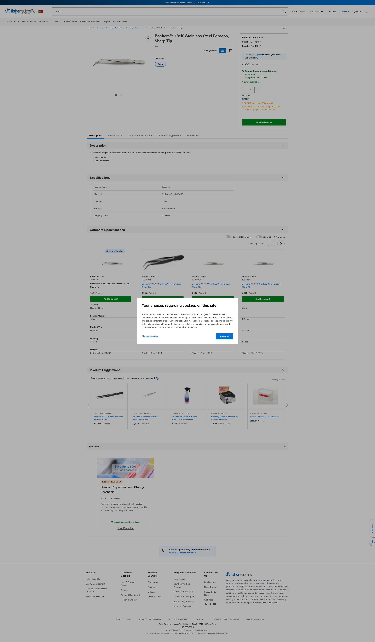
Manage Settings (150, 336)
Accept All (225, 336)
